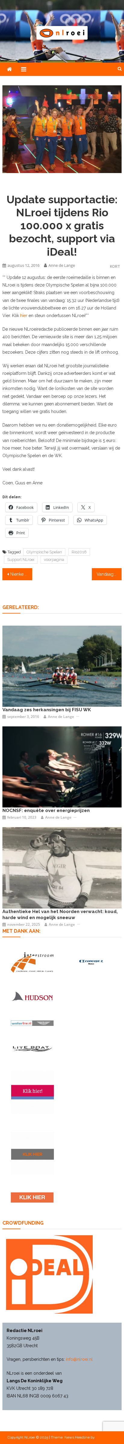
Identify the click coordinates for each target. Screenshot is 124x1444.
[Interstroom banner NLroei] (32, 962)
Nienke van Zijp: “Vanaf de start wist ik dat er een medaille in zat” (21, 574)
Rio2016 (79, 552)
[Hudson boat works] (32, 996)
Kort (115, 266)
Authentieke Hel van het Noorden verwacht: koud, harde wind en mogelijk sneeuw (60, 914)
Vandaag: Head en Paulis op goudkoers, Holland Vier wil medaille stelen (109, 574)
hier (24, 315)
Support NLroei (20, 559)
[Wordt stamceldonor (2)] (32, 1092)
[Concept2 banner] (91, 962)
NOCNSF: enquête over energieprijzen (46, 810)
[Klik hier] (32, 1153)
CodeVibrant (106, 1437)
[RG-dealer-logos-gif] (32, 1197)
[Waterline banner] (32, 1023)
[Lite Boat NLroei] (32, 1049)
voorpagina (54, 559)
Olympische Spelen (44, 552)
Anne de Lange (61, 265)
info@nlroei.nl (79, 1359)
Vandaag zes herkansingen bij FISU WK (46, 709)
